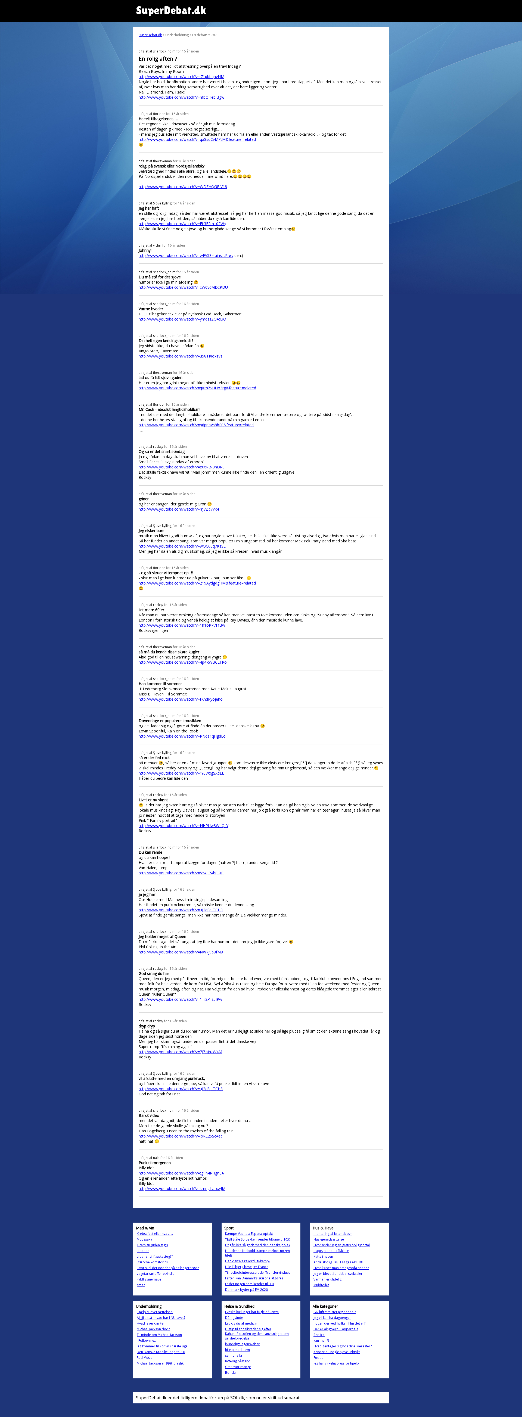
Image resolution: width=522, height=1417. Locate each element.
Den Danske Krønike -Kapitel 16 (161, 1352)
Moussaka (144, 1239)
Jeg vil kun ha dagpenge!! (332, 1317)
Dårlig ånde (234, 1317)
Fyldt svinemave (149, 1279)
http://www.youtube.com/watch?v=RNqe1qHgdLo (182, 736)
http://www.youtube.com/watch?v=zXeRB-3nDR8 (182, 467)
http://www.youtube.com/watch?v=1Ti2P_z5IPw (180, 999)
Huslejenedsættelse (328, 1239)
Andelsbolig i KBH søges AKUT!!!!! (338, 1262)
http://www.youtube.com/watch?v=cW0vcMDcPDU (183, 287)
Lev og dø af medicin (241, 1323)
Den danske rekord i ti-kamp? (247, 1261)
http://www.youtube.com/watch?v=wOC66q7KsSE (182, 546)
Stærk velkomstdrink (152, 1262)
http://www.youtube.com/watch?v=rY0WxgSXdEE (181, 773)
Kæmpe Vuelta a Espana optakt (249, 1233)
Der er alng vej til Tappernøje (335, 1329)
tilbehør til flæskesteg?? (155, 1256)
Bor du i (231, 1372)
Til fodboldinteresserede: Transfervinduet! (258, 1272)
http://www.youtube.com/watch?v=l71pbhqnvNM (181, 76)
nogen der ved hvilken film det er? (339, 1323)
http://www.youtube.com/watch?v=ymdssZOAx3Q (182, 319)
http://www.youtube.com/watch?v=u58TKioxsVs (180, 356)
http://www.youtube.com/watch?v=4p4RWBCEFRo (183, 662)
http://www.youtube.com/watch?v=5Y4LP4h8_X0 (181, 872)
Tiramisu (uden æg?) (152, 1245)
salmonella (233, 1355)
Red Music (144, 1357)
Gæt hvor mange (238, 1367)
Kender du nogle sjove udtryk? (336, 1352)
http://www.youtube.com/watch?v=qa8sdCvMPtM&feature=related (197, 139)
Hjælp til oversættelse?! (155, 1312)
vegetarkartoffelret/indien (156, 1273)
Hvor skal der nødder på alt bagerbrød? (168, 1268)
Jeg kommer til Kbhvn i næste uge (162, 1346)
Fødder (319, 1357)
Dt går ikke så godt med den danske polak (257, 1245)
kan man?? (321, 1340)
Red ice (319, 1334)
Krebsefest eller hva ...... (155, 1233)
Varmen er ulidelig (327, 1279)
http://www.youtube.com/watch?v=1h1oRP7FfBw (182, 625)
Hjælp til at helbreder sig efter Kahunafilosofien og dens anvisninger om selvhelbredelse (257, 1334)
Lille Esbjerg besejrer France (246, 1266)
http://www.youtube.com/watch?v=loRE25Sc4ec (180, 1136)
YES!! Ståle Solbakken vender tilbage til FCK (257, 1239)
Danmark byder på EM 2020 (246, 1289)
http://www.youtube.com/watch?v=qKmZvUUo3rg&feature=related (197, 387)
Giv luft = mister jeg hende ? (334, 1312)
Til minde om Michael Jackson (159, 1334)
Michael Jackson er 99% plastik (160, 1363)
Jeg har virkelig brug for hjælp (336, 1363)
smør (141, 1285)
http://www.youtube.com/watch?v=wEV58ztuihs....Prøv (186, 255)
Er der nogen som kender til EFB (249, 1284)
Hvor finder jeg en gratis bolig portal (341, 1245)
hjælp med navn (237, 1349)
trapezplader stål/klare (331, 1250)
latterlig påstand (237, 1361)
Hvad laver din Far (151, 1323)
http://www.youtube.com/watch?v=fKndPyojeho (181, 699)
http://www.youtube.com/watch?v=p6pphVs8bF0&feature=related (196, 424)
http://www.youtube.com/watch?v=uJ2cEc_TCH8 (181, 909)
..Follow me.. (146, 1340)
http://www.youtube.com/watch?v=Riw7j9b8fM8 (181, 952)
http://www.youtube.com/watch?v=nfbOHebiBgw (181, 97)
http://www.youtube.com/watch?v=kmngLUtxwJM (182, 1188)
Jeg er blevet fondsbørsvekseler (337, 1273)
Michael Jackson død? (153, 1329)
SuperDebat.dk (150, 35)
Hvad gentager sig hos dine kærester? (342, 1346)
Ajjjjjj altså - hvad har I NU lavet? (161, 1317)
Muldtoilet (321, 1285)
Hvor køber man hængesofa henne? (341, 1268)
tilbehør (143, 1250)
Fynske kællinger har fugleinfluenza (252, 1312)
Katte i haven (323, 1256)
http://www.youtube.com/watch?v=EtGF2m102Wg (182, 223)
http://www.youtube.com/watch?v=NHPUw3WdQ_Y (183, 825)
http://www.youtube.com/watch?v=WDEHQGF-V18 (183, 186)
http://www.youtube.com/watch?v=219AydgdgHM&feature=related (197, 583)
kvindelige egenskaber (242, 1344)
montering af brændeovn (332, 1233)
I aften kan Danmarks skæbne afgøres (254, 1278)
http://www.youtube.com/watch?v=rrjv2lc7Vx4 (179, 509)
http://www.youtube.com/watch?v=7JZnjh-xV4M (180, 1051)
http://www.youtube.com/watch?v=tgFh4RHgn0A (181, 1173)
